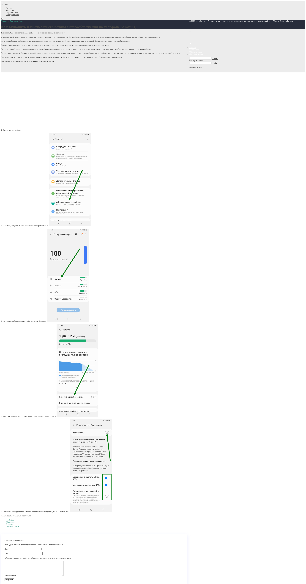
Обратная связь (195, 52)
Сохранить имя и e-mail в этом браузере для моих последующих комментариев (39, 558)
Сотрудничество (196, 54)
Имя (7, 549)
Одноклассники (12, 526)
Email (7, 553)
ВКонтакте (10, 522)
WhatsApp (10, 520)
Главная (192, 48)
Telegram (9, 524)
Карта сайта (194, 50)
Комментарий (11, 575)
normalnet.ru (6, 4)
